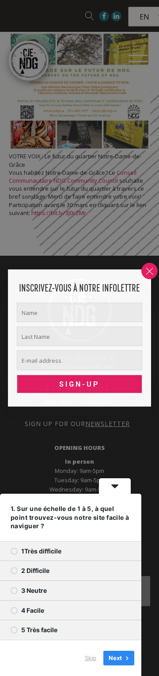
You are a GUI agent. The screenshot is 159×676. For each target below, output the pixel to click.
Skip (90, 657)
